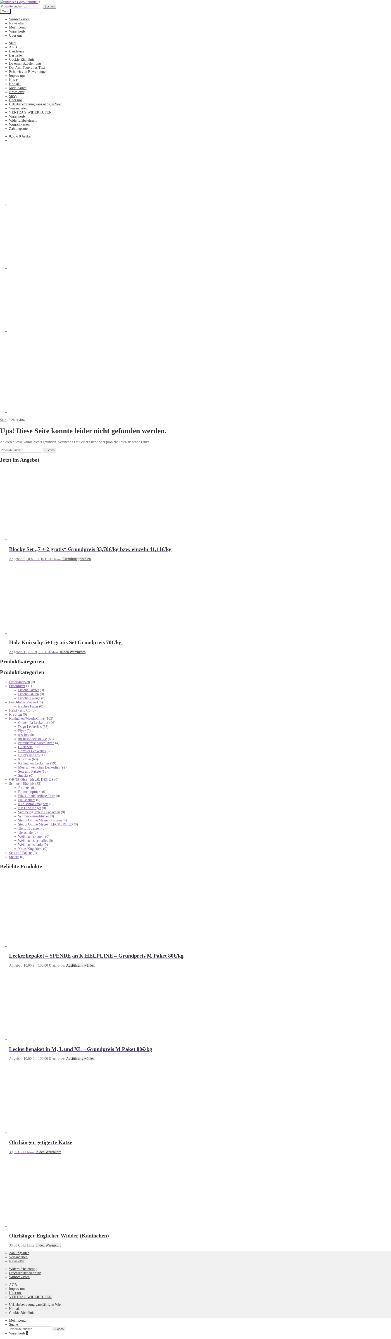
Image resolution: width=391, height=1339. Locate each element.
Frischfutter (17, 686)
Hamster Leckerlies (32, 751)
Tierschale (25, 832)
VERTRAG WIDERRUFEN (30, 112)
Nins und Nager (29, 808)
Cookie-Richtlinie (21, 59)
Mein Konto (17, 27)
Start (12, 43)
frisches (23, 735)
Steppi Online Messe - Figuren (40, 820)
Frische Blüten (28, 694)
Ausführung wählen (76, 559)
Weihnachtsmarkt (30, 845)
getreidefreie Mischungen (36, 743)
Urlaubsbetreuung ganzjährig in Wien (35, 104)
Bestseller (16, 55)
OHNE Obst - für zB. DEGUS (31, 779)
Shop (13, 96)
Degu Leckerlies (30, 727)
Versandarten (18, 108)
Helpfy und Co (20, 710)
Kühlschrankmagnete (33, 804)
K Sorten (15, 714)
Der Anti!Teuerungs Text (27, 67)
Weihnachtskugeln (31, 836)
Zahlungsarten (19, 128)
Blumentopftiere (29, 792)
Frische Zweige (29, 698)
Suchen (50, 6)
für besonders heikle (32, 739)
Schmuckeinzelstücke (33, 816)
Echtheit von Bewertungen (28, 71)
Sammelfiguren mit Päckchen (39, 812)
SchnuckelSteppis (21, 783)
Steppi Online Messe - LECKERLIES (45, 824)
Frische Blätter (28, 690)
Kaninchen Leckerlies (33, 763)
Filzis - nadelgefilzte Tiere (36, 796)
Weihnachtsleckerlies (33, 840)
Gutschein (25, 747)
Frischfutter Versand (23, 702)
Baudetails (16, 51)
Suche (13, 1324)
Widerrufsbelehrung (23, 120)
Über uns (15, 35)
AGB (13, 47)
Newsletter (16, 23)
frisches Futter (28, 706)
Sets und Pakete (29, 771)
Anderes (24, 788)
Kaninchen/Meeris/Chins (27, 718)
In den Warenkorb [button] (73, 652)
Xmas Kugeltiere (30, 849)
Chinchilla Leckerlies (33, 722)
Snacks (23, 775)
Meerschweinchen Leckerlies (39, 767)
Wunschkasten (19, 19)
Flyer (22, 731)
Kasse (13, 80)
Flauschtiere (26, 800)
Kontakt (15, 84)
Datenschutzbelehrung (25, 63)
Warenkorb (17, 31)
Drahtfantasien (19, 682)
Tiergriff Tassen (29, 828)
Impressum (17, 76)
